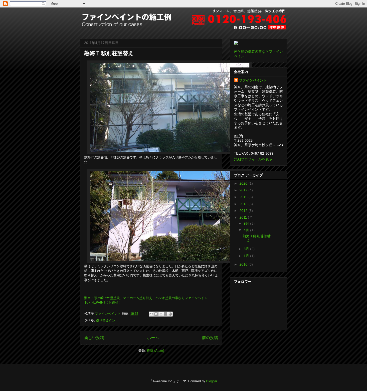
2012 (243, 211)
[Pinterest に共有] (170, 314)
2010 (243, 264)
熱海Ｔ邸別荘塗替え (109, 53)
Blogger (211, 381)
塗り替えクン (105, 320)
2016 (243, 197)
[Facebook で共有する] (165, 314)
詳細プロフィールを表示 (253, 159)
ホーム (153, 338)
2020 (243, 183)
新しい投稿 (94, 338)
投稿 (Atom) (155, 351)
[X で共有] (160, 314)
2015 (243, 204)
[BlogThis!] (156, 314)
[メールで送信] (151, 314)
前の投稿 (210, 338)
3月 (247, 249)
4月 (247, 230)
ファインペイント (253, 80)
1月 (247, 256)
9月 (247, 223)
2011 (243, 217)
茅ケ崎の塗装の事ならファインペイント (258, 53)
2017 (243, 190)
